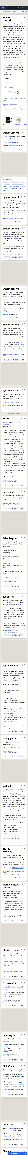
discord (8, 138)
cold (21, 565)
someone (11, 398)
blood (4, 567)
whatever (16, 297)
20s (13, 744)
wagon (20, 891)
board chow (5, 725)
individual (10, 1128)
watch (19, 605)
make (11, 1130)
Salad (6, 581)
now (19, 831)
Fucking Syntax (14, 188)
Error (13, 142)
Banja (9, 630)
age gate (5, 630)
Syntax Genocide (14, 186)
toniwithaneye (12, 1089)
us (19, 1134)
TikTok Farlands (6, 871)
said (15, 581)
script (6, 309)
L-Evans (8, 480)
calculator (14, 26)
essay (15, 433)
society (18, 203)
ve (11, 211)
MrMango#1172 (13, 145)
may (23, 203)
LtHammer (12, 254)
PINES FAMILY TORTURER (16, 871)
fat (22, 337)
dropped (8, 807)
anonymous (9, 1139)
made (18, 349)
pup (18, 748)
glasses (18, 342)
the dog (11, 751)
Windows (13, 247)
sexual (21, 496)
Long (17, 422)
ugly (19, 337)
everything (6, 1041)
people (8, 693)
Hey (5, 142)
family (14, 895)
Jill (5, 61)
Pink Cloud (5, 1089)
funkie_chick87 (13, 104)
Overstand (5, 1000)
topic (13, 987)
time (19, 35)
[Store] (21, 7)
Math (21, 448)
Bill (5, 623)
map (5, 1039)
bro (22, 868)
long (19, 1128)
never (9, 800)
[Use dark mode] (25, 7)
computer (8, 302)
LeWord (9, 1054)
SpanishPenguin (13, 405)
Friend (6, 1045)
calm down (20, 1136)
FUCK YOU (6, 44)
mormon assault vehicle (8, 915)
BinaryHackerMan (13, 725)
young (14, 748)
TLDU (4, 480)
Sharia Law (13, 954)
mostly (11, 1039)
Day (14, 908)
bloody (23, 831)
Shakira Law (5, 971)
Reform (22, 954)
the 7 (10, 997)
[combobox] (13, 7)
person (9, 742)
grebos (6, 834)
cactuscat (9, 837)
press (19, 794)
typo (17, 239)
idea (22, 995)
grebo (4, 837)
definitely (19, 213)
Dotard (4, 1139)
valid (11, 299)
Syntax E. (5, 186)
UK (13, 794)
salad (6, 563)
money (19, 1084)
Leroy (5, 993)
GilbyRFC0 (11, 585)
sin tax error (15, 182)
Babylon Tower (13, 218)
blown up (6, 1136)
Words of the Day (6, 11)
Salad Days (5, 585)
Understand (6, 424)
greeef (10, 503)
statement (20, 987)
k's (10, 314)
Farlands (18, 868)
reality (12, 1078)
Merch (23, 109)
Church (6, 908)
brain (15, 398)
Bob (5, 700)
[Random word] (18, 8)
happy (20, 1082)
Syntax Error (6, 182)
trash (5, 136)
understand (7, 987)
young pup (5, 751)
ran (5, 251)
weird (13, 862)
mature (8, 605)
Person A (6, 211)
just (8, 402)
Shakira (14, 964)
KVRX (16, 915)
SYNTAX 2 (7, 184)
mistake (11, 203)
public (21, 498)
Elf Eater (11, 1000)
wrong (4, 299)
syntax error (5, 405)
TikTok (4, 855)
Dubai (5, 964)
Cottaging (5, 503)
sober (20, 1074)
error (14, 402)
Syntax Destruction (17, 184)
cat (3, 138)
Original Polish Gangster (15, 354)
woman (19, 330)
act (6, 496)
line (10, 237)
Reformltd (11, 971)
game (17, 610)
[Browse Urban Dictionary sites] (3, 7)
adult (18, 742)
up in (15, 577)
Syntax (9, 142)
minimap (4, 1054)
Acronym (5, 422)
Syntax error (5, 104)
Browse (14, 11)
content (16, 602)
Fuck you (6, 627)
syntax (11, 402)
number (22, 345)
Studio (21, 247)
